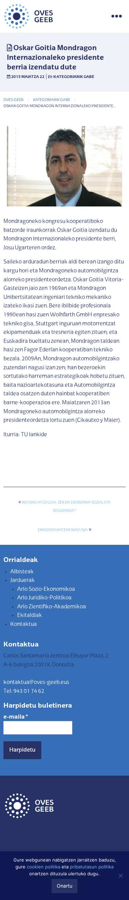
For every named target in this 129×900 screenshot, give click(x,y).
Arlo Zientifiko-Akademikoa (51, 607)
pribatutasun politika (92, 866)
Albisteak (22, 572)
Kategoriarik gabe (73, 77)
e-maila (15, 717)
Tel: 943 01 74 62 (23, 691)
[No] (120, 875)
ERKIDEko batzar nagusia (63, 530)
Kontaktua (23, 624)
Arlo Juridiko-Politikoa (44, 598)
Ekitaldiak (29, 615)
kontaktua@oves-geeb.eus (36, 682)
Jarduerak (22, 580)
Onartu (64, 886)
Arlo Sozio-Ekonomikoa (46, 589)
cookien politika (43, 866)
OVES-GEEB (13, 100)
